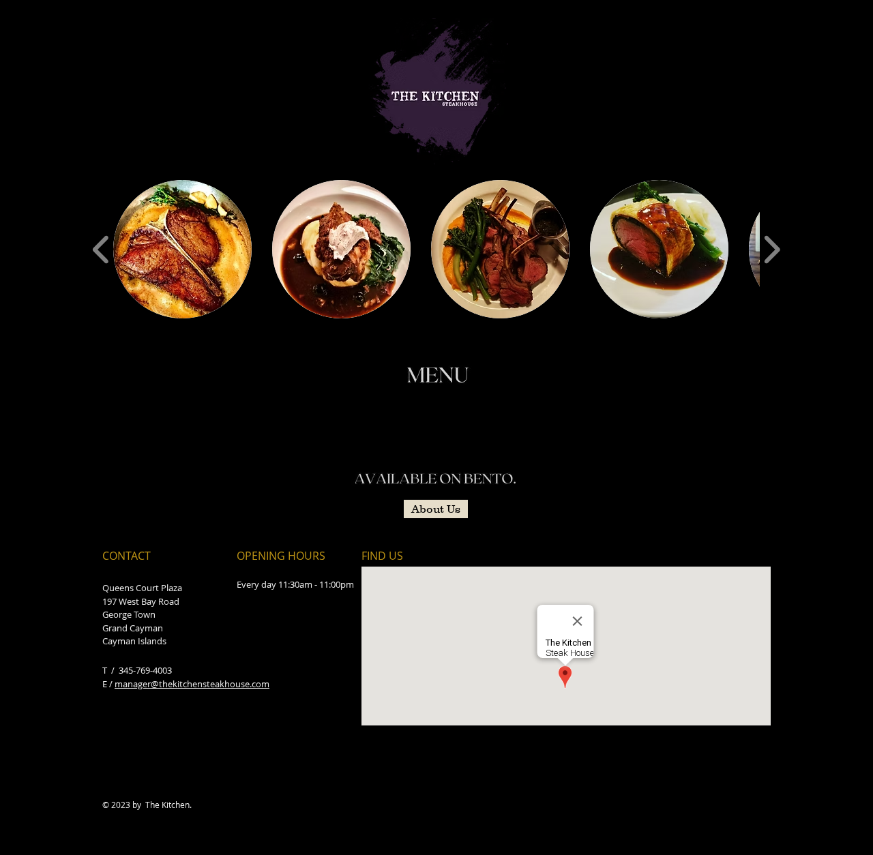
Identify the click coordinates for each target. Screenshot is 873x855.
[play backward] (101, 249)
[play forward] (771, 249)
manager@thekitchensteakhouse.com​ (192, 684)
